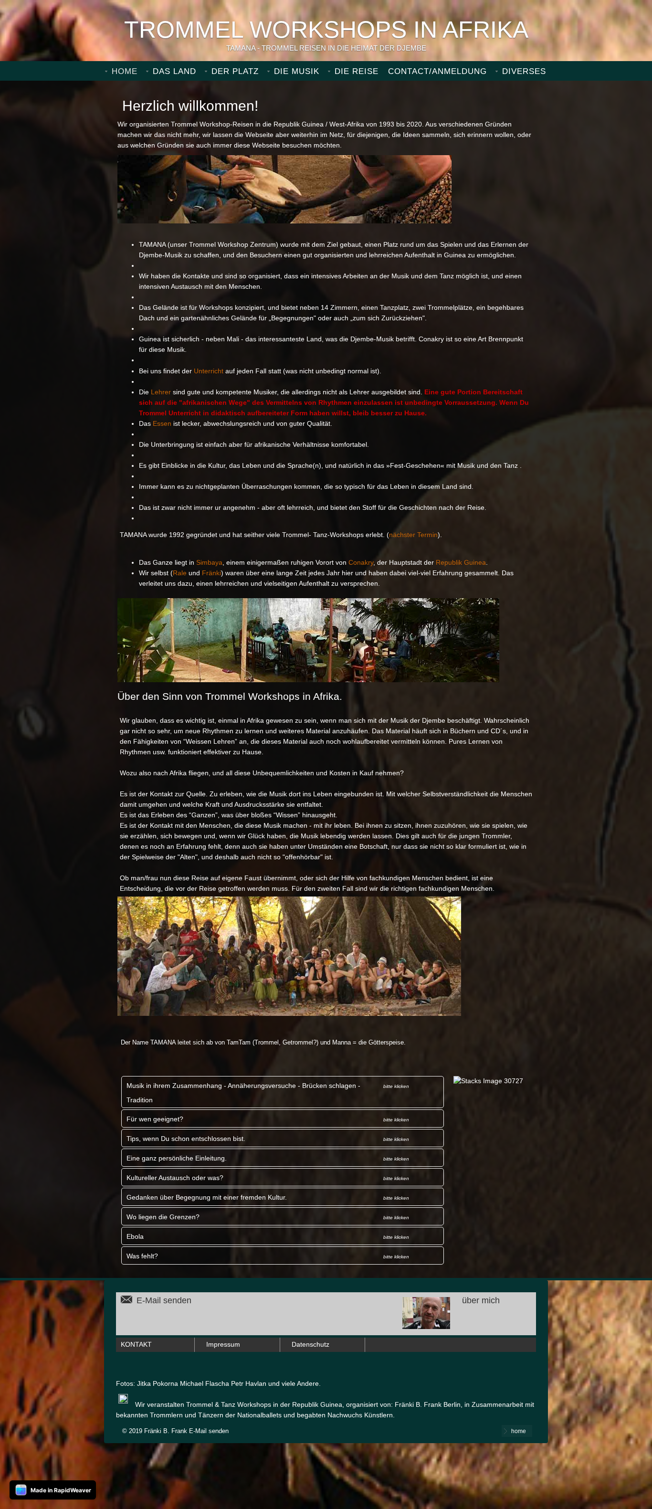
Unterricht (208, 371)
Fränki (211, 573)
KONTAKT (136, 1344)
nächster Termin (413, 534)
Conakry (360, 562)
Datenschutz (310, 1344)
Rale (180, 573)
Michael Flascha (204, 1383)
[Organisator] (451, 1326)
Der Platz (235, 71)
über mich (481, 1300)
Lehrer (161, 392)
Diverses (524, 71)
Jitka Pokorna (157, 1383)
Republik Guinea (461, 562)
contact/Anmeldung (437, 71)
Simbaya (209, 562)
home (124, 71)
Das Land (174, 71)
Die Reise (357, 71)
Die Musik (296, 71)
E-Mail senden (164, 1300)
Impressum (223, 1344)
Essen (162, 423)
